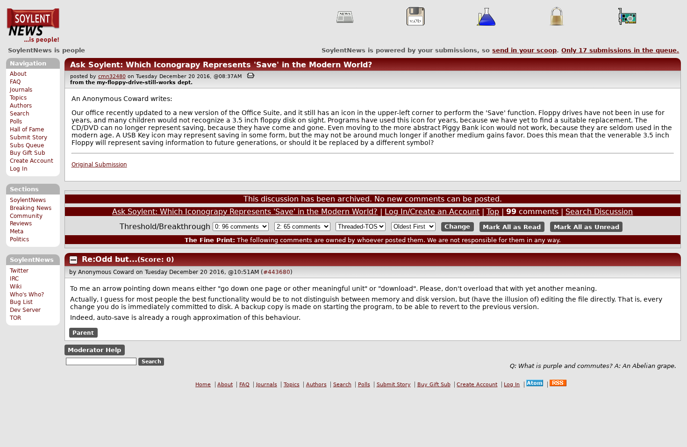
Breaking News (30, 208)
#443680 (276, 272)
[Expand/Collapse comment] (73, 260)
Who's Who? (27, 294)
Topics (18, 97)
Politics (19, 239)
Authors (21, 105)
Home (203, 385)
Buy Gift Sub (27, 153)
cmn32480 (112, 76)
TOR (15, 318)
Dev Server (25, 310)
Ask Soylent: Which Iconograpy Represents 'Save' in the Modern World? (221, 64)
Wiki (15, 286)
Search (19, 113)
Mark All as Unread (586, 226)
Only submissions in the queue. (620, 50)
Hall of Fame (27, 129)
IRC (14, 278)
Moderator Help (94, 349)
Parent (83, 333)
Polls (16, 121)
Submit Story (28, 137)
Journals (21, 90)
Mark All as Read (512, 226)
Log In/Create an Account (432, 211)
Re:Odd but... (109, 259)
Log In (19, 169)
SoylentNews (33, 25)
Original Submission (99, 164)
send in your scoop (524, 50)
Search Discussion (599, 211)
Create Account (31, 161)
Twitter (19, 270)
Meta (16, 231)
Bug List (21, 302)
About (18, 74)
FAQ (15, 82)
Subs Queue (27, 145)
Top (493, 211)
